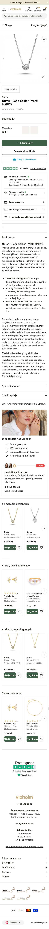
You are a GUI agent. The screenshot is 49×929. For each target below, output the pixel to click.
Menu (4, 10)
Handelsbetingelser (39, 922)
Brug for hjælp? (39, 25)
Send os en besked (14, 490)
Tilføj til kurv (26, 142)
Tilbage (8, 25)
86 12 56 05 (12, 486)
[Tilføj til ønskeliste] (44, 39)
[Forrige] (3, 58)
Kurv (44, 9)
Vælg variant (32, 611)
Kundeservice (11, 89)
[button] (24, 193)
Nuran (5, 96)
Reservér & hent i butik (24, 151)
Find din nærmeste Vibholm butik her (24, 846)
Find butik (28, 10)
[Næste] (45, 58)
